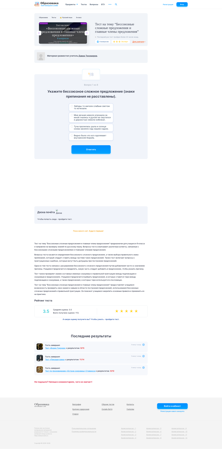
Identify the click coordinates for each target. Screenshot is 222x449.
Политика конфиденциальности (84, 431)
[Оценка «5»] (136, 311)
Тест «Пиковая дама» (55, 359)
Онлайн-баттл (107, 409)
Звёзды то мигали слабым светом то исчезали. (92, 107)
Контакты (130, 404)
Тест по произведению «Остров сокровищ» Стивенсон (70, 371)
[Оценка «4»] (131, 311)
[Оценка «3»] (127, 311)
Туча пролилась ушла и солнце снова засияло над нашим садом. (91, 127)
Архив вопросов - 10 (179, 431)
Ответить (91, 149)
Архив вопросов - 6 (153, 431)
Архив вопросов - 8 (153, 438)
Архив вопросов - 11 (179, 435)
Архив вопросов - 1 (128, 428)
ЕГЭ (103, 4)
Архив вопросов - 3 (128, 435)
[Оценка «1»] (117, 311)
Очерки (75, 414)
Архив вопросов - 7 (153, 435)
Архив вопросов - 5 (153, 428)
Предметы (70, 4)
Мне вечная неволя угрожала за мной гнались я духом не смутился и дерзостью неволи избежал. (92, 117)
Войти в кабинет (172, 406)
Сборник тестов (108, 404)
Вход (182, 4)
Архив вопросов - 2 (128, 431)
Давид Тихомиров (88, 56)
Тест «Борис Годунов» (55, 348)
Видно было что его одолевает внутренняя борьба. (90, 136)
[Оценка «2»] (122, 311)
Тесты (84, 4)
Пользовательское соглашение (84, 428)
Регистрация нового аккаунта (172, 411)
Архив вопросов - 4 (128, 438)
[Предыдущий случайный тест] (39, 33)
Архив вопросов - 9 (179, 428)
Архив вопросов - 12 (179, 438)
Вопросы (94, 4)
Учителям (130, 409)
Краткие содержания (80, 409)
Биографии (76, 404)
